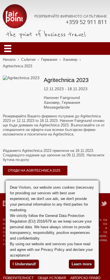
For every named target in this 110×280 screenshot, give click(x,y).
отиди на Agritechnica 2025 (34, 171)
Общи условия (52, 278)
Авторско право (85, 278)
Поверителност (18, 278)
